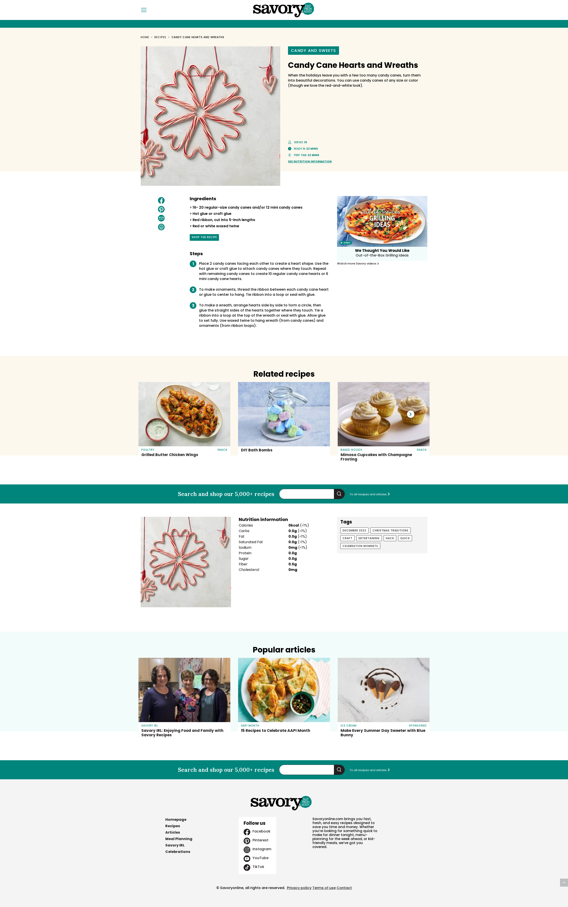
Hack (390, 538)
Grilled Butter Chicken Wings (169, 454)
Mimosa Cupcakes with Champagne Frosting (376, 457)
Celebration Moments (360, 546)
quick (405, 538)
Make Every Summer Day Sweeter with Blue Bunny (383, 733)
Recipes (160, 37)
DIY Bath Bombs (256, 450)
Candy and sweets (313, 50)
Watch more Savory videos (357, 264)
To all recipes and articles (368, 494)
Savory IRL (175, 845)
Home (145, 37)
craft (347, 538)
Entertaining (369, 538)
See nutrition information (310, 161)
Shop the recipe (204, 238)
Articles (172, 832)
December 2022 (354, 530)
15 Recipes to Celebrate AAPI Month (275, 730)
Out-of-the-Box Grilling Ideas (382, 255)
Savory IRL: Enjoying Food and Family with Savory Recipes (182, 733)
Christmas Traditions (390, 530)
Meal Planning (178, 838)
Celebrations (177, 851)
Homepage (175, 819)
